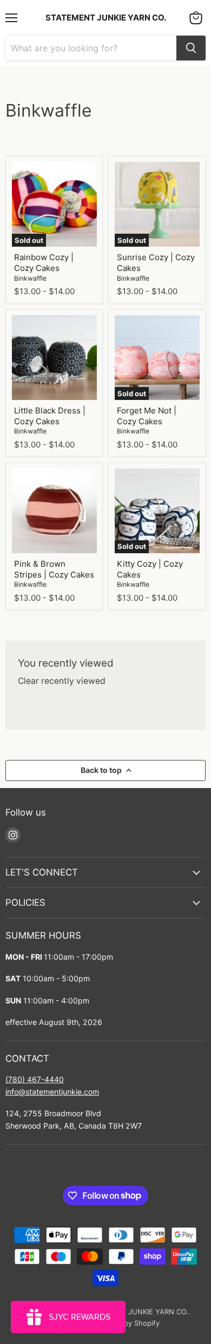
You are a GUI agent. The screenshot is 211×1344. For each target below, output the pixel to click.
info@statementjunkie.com (52, 1091)
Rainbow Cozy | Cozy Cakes (44, 262)
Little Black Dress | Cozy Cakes (49, 415)
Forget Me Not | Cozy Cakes (146, 415)
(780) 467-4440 (34, 1079)
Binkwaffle (30, 278)
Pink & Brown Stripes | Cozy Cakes (54, 569)
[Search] (191, 48)
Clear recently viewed (62, 681)
